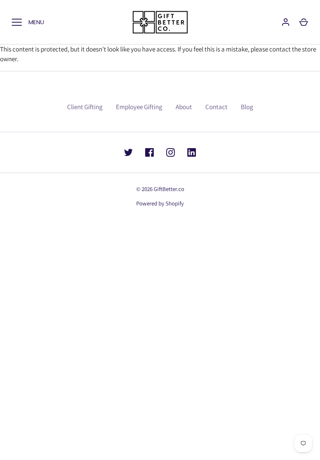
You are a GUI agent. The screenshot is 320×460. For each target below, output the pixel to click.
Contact (216, 107)
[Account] (285, 22)
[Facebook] (149, 152)
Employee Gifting (139, 107)
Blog (247, 107)
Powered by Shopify (160, 203)
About (184, 107)
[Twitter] (128, 152)
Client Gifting (85, 107)
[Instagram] (170, 152)
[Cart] (303, 22)
